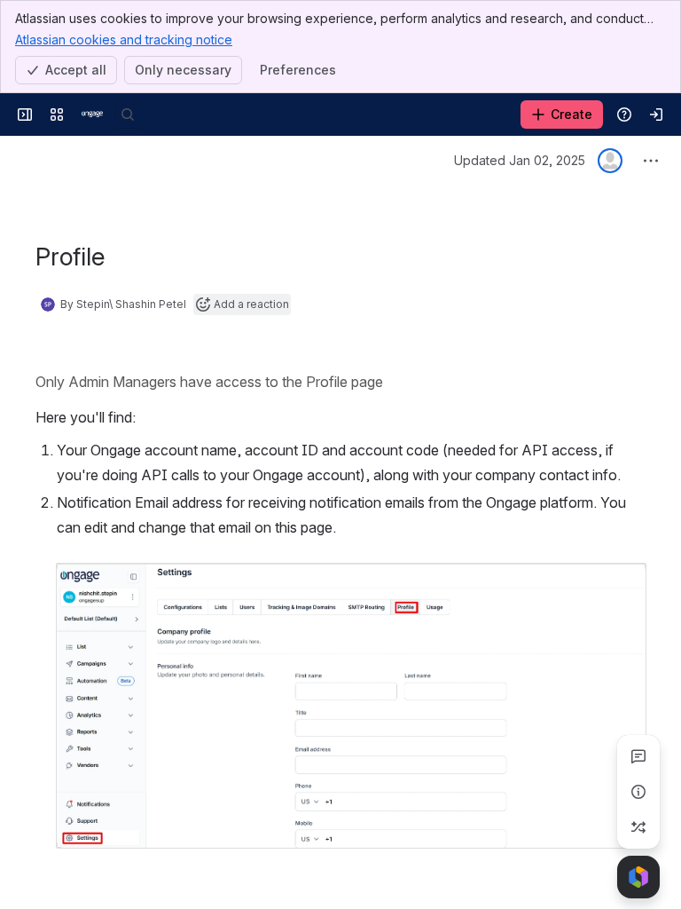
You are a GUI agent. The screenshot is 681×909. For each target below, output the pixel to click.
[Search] (128, 114)
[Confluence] (92, 114)
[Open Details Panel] (638, 792)
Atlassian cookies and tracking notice (123, 39)
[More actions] (651, 160)
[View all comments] (638, 756)
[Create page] (638, 827)
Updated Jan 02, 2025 (519, 160)
